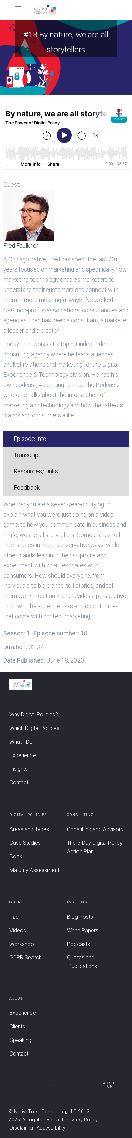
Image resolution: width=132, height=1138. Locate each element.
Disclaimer (22, 1128)
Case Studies (25, 843)
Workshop (21, 944)
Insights (18, 769)
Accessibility (52, 1128)
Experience (22, 755)
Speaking (20, 1040)
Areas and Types (29, 829)
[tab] (66, 439)
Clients (17, 1026)
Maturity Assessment (34, 870)
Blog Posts (80, 917)
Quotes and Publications (82, 961)
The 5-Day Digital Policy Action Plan (95, 847)
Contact (18, 782)
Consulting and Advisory (95, 829)
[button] (66, 10)
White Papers (82, 930)
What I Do (21, 742)
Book (15, 856)
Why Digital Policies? (33, 714)
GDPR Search (25, 957)
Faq (14, 917)
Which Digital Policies (34, 728)
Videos (17, 930)
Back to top (109, 1085)
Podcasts (78, 944)
